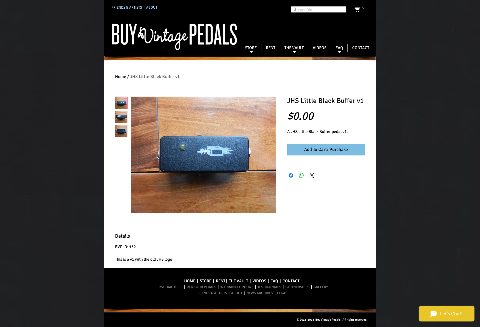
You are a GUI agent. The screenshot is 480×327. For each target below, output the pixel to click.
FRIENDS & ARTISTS (212, 293)
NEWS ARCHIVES (259, 293)
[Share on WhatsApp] (301, 175)
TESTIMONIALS (269, 287)
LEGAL (282, 293)
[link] (362, 8)
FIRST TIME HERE (169, 287)
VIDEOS (259, 280)
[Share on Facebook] (291, 175)
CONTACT (290, 280)
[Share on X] (312, 175)
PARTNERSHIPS (298, 287)
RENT (220, 280)
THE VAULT (238, 280)
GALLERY (320, 287)
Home (120, 76)
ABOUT (237, 293)
